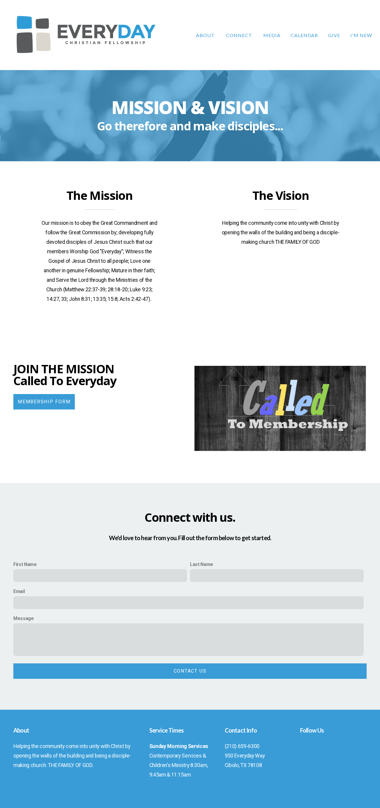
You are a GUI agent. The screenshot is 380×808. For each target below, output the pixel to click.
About (206, 35)
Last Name (201, 564)
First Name (25, 564)
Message (23, 618)
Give (334, 35)
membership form (44, 401)
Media (272, 35)
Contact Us (190, 671)
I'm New (361, 35)
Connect (239, 35)
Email (19, 591)
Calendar (304, 35)
